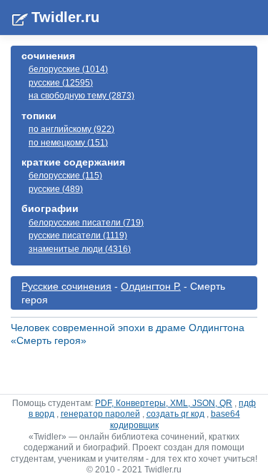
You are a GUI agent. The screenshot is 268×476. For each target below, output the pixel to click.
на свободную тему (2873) (81, 96)
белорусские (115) (65, 176)
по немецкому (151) (68, 143)
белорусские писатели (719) (86, 223)
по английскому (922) (71, 129)
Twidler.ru (65, 17)
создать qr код (175, 414)
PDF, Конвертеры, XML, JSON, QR (163, 403)
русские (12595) (61, 83)
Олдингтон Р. (151, 286)
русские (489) (56, 189)
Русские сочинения (66, 286)
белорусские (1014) (68, 69)
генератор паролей (100, 414)
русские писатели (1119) (78, 235)
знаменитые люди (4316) (80, 249)
